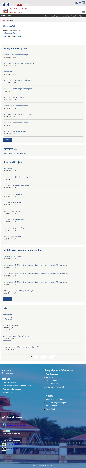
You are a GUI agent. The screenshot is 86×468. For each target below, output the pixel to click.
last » (52, 357)
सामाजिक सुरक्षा (7, 341)
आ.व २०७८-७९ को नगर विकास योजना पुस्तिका (16, 185)
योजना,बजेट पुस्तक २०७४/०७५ (12, 236)
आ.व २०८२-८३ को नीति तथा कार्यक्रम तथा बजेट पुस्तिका (19, 63)
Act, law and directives (12, 389)
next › (43, 357)
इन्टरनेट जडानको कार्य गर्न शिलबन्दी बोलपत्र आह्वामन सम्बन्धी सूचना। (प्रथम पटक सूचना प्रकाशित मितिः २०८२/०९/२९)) (36, 265)
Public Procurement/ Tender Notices (17, 386)
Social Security (51, 377)
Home (3, 20)
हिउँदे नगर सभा (8, 72)
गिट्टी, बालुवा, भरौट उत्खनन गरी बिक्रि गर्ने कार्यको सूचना (19, 291)
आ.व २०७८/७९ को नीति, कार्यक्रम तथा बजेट (16, 123)
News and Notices (10, 382)
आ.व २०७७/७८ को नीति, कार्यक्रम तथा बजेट (16, 131)
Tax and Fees (8, 392)
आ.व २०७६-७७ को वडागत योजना (13, 202)
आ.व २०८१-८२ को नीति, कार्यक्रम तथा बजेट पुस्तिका (18, 80)
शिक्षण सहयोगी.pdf (11, 33)
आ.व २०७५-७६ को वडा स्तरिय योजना (14, 228)
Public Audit (50, 409)
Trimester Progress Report (56, 403)
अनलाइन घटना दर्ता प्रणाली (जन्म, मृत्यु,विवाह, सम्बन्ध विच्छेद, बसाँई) (21, 347)
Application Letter (52, 384)
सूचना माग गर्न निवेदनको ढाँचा (10, 325)
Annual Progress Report (55, 399)
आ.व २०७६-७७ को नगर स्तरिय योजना (14, 194)
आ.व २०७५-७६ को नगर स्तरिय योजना (14, 219)
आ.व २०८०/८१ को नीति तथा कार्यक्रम (14, 97)
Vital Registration (52, 374)
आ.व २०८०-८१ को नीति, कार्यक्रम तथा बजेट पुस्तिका (18, 89)
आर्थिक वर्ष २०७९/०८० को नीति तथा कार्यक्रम (16, 106)
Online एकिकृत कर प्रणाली (55, 387)
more (7, 139)
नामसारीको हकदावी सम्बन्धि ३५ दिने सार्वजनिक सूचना (71, 16)
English (19, 4)
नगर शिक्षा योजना (8, 168)
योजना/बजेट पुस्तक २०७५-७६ (12, 211)
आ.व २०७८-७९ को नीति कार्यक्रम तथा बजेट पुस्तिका (18, 114)
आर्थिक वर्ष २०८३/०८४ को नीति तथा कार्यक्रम (16, 55)
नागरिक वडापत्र (7, 314)
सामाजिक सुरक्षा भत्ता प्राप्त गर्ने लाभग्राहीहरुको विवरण (17, 336)
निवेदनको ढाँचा (7, 330)
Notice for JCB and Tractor (13, 256)
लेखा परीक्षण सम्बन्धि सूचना (47, 16)
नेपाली (26, 4)
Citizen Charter (51, 381)
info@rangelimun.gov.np (11, 433)
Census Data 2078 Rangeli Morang (15, 154)
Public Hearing (51, 406)
